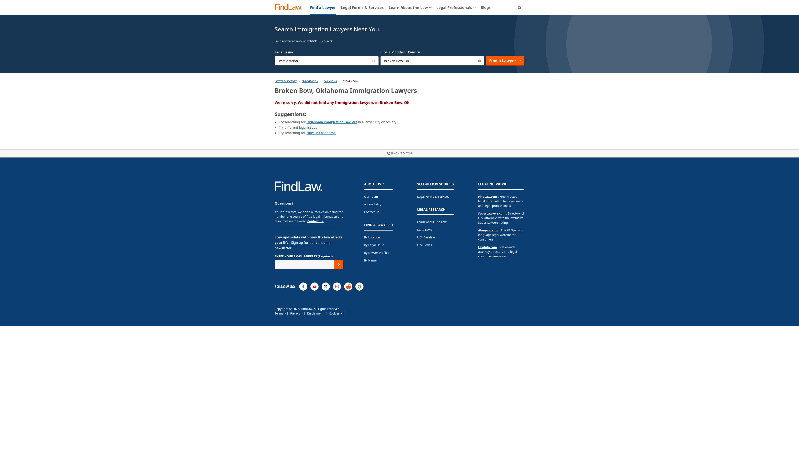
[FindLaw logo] (290, 7)
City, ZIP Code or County (400, 52)
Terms (279, 313)
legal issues (308, 127)
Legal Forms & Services (433, 197)
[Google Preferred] (359, 286)
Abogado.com (488, 230)
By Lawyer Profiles (376, 253)
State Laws (424, 230)
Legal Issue (284, 52)
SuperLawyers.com (491, 213)
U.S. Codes (424, 245)
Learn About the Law (432, 222)
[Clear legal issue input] (374, 60)
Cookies (334, 313)
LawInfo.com (487, 247)
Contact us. (315, 221)
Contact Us (371, 212)
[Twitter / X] (326, 286)
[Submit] (338, 264)
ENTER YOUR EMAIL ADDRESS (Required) (304, 256)
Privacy (295, 313)
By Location (372, 237)
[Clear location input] (479, 60)
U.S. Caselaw (426, 237)
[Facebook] (303, 286)
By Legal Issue (374, 245)
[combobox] (327, 60)
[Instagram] (337, 286)
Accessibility (372, 204)
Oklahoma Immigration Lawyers (331, 122)
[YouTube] (314, 286)
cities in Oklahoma (321, 133)
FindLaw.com (487, 197)
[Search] (519, 7)
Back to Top (401, 153)
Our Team (371, 197)
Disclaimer (315, 313)
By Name (370, 260)
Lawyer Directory (286, 81)
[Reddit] (348, 286)
